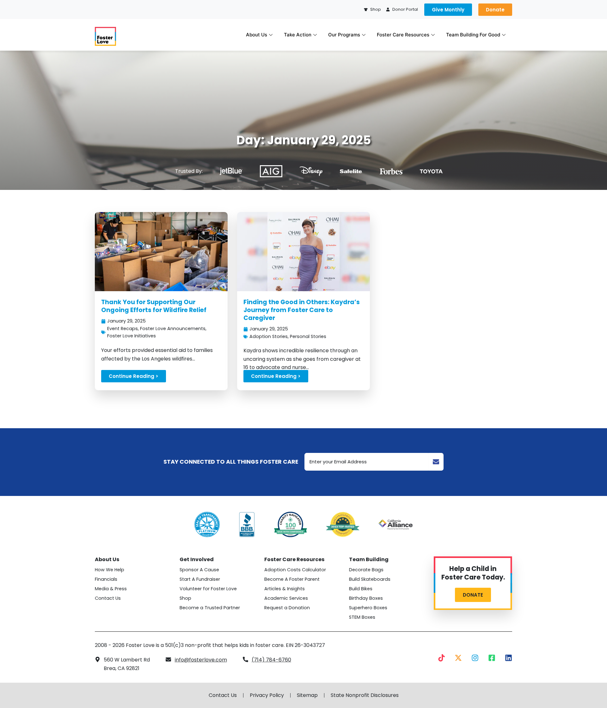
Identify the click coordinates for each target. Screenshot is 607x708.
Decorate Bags (366, 570)
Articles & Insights (284, 589)
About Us (256, 35)
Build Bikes (360, 589)
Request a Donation (287, 608)
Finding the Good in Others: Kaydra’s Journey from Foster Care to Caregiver (301, 310)
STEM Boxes (362, 617)
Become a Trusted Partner (210, 608)
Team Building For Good (473, 35)
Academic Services (286, 598)
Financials (106, 579)
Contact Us (108, 598)
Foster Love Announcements (172, 328)
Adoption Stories (268, 336)
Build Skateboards (369, 579)
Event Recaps (122, 328)
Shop (185, 598)
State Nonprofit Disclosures (365, 695)
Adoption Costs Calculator (295, 570)
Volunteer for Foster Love (208, 589)
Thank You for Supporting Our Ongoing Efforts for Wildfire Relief (153, 306)
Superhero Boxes (368, 608)
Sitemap (307, 695)
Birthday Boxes (366, 598)
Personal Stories (308, 336)
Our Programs (344, 35)
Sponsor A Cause (199, 570)
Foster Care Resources (403, 35)
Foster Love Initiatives (131, 336)
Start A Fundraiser (200, 579)
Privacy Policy (267, 695)
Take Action (297, 35)
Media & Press (111, 589)
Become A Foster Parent (292, 579)
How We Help (109, 570)
